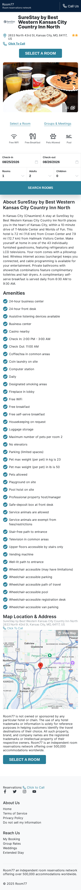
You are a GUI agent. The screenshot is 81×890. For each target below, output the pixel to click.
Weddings (10, 848)
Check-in (7, 157)
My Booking (11, 839)
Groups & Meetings (57, 123)
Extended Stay (13, 852)
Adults (33, 171)
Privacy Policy (13, 818)
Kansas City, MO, (47, 35)
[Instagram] (24, 792)
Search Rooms (40, 187)
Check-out (49, 157)
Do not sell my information (22, 822)
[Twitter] (15, 792)
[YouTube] (34, 792)
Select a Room (40, 53)
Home (7, 809)
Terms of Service (15, 813)
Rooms (6, 171)
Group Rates (12, 843)
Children (61, 171)
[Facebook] (5, 792)
